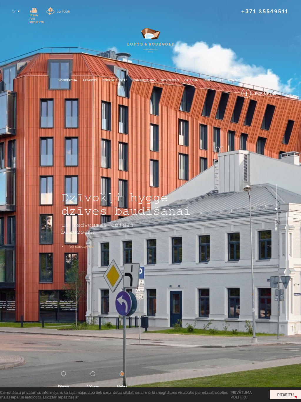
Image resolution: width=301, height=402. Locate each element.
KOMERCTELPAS (144, 80)
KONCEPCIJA (67, 80)
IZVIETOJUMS (213, 80)
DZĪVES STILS (170, 80)
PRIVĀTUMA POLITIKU (241, 394)
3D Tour (63, 12)
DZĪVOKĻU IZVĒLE (114, 80)
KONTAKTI (235, 80)
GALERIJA (191, 80)
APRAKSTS (90, 80)
